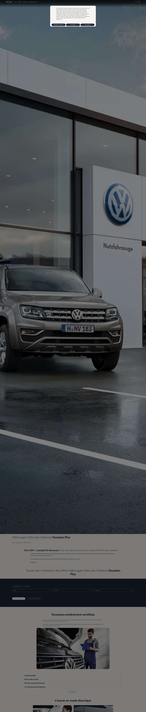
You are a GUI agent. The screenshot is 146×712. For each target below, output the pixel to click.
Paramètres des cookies (58, 24)
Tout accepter (87, 24)
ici (61, 19)
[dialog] (73, 356)
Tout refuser (73, 24)
